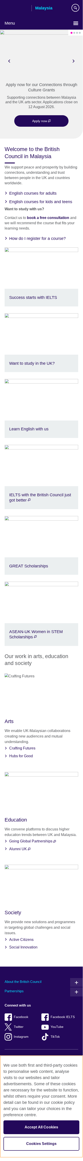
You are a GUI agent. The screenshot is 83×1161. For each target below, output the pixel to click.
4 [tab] (80, 33)
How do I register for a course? (37, 238)
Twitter (18, 1027)
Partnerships (14, 991)
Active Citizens (21, 940)
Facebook (21, 1017)
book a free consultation (48, 218)
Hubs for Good (21, 756)
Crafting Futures (22, 748)
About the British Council (23, 982)
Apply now (40, 121)
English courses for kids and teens (40, 201)
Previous (9, 61)
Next (73, 61)
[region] (41, 1106)
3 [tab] (77, 33)
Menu (10, 23)
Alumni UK (18, 849)
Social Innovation (23, 947)
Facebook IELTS (63, 1017)
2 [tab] (74, 33)
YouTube (57, 1027)
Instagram (21, 1036)
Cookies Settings (41, 1144)
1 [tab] (71, 33)
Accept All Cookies (41, 1127)
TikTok (55, 1036)
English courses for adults (33, 193)
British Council (16, 8)
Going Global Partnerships (31, 841)
